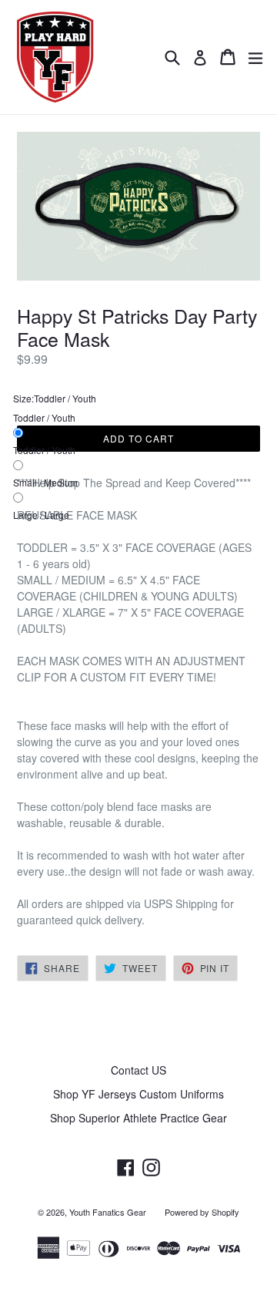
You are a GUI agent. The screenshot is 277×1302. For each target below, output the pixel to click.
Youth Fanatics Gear (107, 1212)
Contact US (138, 1070)
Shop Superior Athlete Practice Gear (138, 1117)
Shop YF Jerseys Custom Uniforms (138, 1094)
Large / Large (41, 514)
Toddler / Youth (44, 449)
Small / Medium (45, 482)
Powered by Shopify (202, 1212)
